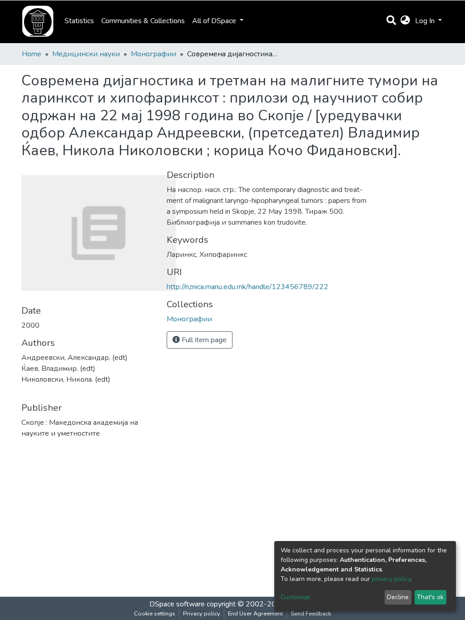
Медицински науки (86, 54)
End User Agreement (255, 614)
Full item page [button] (203, 340)
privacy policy (391, 579)
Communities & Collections (143, 21)
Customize (295, 597)
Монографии (153, 54)
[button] (405, 20)
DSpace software (177, 604)
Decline (398, 597)
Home (31, 54)
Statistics (79, 21)
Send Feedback (311, 614)
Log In (425, 21)
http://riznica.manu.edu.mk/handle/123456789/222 (247, 287)
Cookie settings (154, 614)
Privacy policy (201, 614)
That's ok (430, 597)
